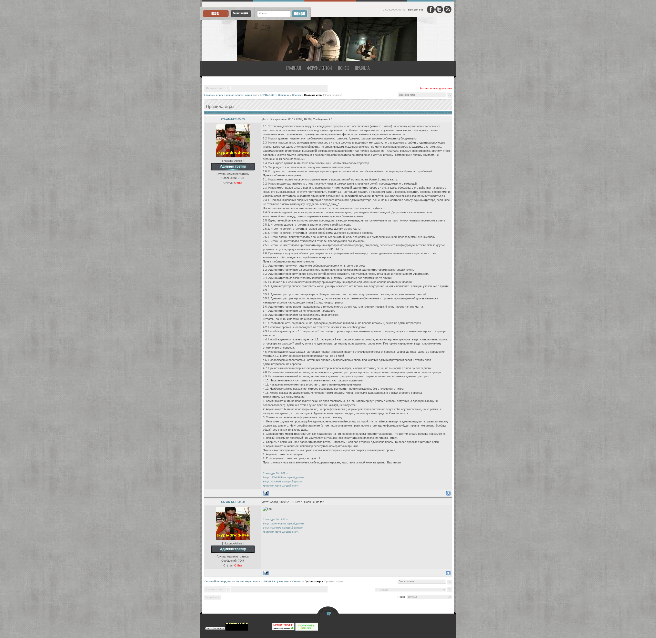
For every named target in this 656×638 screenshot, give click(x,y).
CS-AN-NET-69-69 (233, 119)
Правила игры (313, 95)
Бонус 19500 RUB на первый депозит (283, 477)
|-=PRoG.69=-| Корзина (274, 95)
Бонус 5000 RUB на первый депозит (283, 481)
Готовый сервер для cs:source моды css (230, 95)
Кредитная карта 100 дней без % (281, 485)
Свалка (296, 95)
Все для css (416, 9)
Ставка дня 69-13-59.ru (275, 473)
